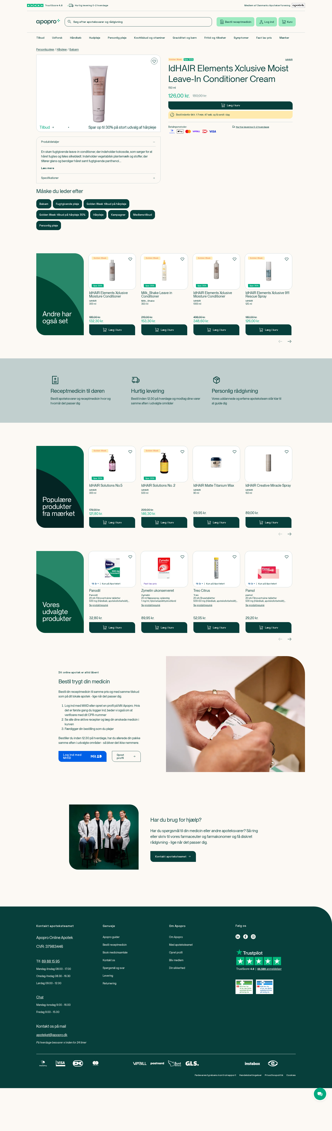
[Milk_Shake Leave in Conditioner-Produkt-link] (164, 294)
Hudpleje (94, 37)
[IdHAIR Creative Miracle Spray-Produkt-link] (268, 487)
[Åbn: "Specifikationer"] (98, 178)
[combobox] (138, 21)
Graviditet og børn (185, 37)
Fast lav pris (264, 37)
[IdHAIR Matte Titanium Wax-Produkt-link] (216, 487)
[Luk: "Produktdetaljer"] (98, 141)
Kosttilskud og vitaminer (149, 37)
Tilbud (40, 37)
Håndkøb (75, 37)
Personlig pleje (117, 37)
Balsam (74, 49)
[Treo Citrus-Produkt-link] (216, 592)
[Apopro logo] (48, 22)
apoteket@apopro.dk (51, 1035)
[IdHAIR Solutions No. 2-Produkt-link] (164, 487)
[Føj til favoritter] (154, 61)
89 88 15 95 (51, 961)
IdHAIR (289, 59)
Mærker (284, 37)
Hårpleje (62, 49)
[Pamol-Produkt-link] (268, 592)
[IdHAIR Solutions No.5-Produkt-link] (112, 487)
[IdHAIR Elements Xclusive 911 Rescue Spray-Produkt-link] (268, 294)
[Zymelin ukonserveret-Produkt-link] (164, 592)
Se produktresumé (98, 605)
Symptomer (241, 37)
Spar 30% (188, 59)
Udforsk (57, 37)
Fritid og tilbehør (215, 37)
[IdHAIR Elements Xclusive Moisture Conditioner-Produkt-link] (112, 294)
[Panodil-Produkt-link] (112, 592)
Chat (39, 997)
